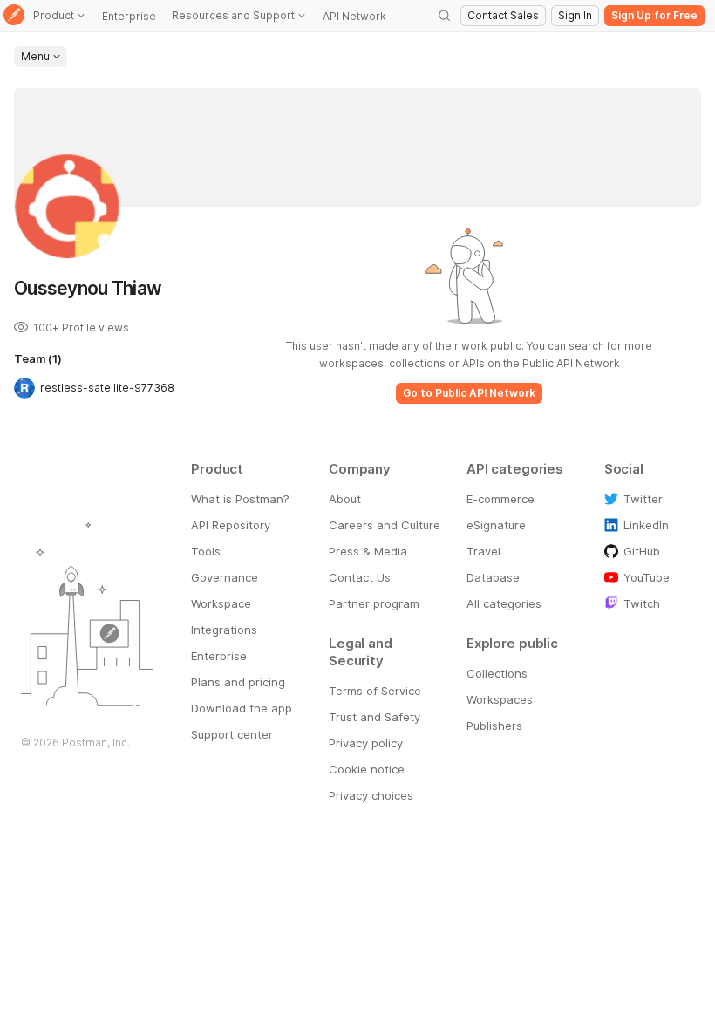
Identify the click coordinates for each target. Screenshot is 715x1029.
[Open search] (444, 15)
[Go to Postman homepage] (13, 16)
